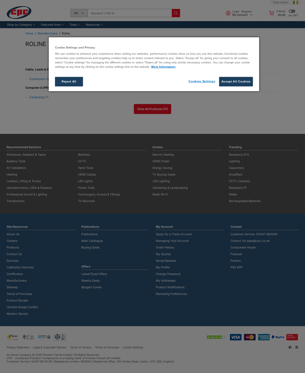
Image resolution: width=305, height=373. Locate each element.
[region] (154, 64)
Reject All (69, 81)
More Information (163, 67)
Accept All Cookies (236, 81)
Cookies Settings (202, 81)
